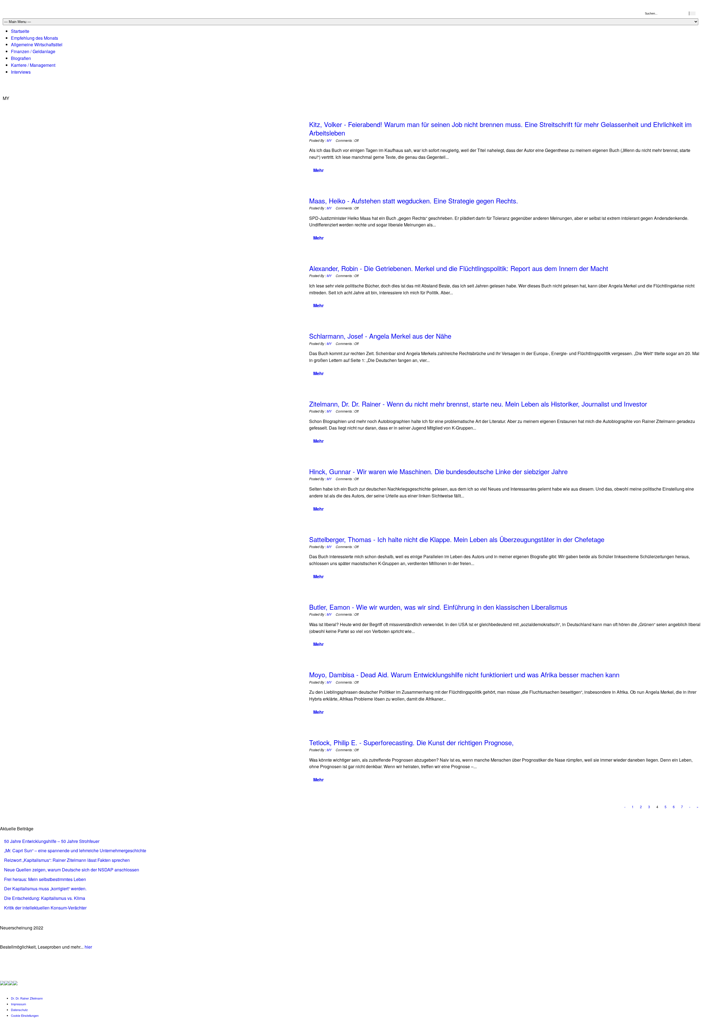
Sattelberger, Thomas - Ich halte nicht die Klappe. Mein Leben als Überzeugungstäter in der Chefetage (456, 539)
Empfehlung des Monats (34, 38)
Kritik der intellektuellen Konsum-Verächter (45, 908)
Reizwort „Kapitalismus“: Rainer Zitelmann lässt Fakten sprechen (67, 860)
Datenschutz (19, 1009)
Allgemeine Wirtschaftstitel (36, 44)
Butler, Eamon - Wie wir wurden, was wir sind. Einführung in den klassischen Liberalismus (438, 607)
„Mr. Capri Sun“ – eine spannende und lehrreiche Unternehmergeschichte (75, 850)
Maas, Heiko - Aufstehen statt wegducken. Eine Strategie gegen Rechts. (413, 200)
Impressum (18, 1004)
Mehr (318, 170)
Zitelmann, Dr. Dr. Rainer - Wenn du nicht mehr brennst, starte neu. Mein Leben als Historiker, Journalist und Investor (478, 403)
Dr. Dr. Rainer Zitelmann (27, 998)
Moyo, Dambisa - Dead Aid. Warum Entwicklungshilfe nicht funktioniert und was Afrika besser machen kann (464, 674)
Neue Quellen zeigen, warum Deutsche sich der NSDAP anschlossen (71, 869)
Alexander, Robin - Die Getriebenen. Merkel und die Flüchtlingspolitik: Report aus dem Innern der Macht (458, 268)
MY (329, 140)
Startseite (20, 31)
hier (88, 947)
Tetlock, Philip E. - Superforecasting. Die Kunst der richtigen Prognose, (411, 742)
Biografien (21, 58)
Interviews (21, 72)
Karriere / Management (33, 65)
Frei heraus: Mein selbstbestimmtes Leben (45, 879)
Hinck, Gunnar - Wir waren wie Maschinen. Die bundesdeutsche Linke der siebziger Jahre (438, 471)
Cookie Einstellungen (25, 1015)
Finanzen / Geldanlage (33, 51)
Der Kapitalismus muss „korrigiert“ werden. (45, 888)
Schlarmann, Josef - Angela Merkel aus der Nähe (380, 336)
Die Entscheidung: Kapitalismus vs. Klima (44, 898)
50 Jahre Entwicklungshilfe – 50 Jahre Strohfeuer (51, 841)
